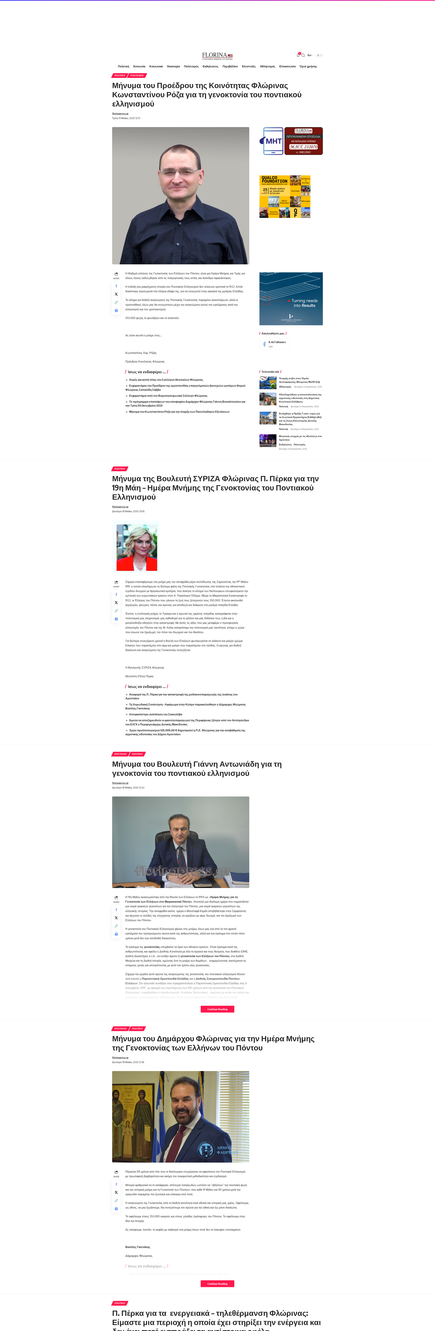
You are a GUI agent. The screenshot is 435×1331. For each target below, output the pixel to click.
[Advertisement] (102, 24)
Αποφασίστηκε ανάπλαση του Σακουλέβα (155, 714)
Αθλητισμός (285, 386)
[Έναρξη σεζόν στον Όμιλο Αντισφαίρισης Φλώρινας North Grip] (267, 382)
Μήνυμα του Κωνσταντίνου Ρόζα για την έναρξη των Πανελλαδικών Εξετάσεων (179, 411)
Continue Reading (217, 1009)
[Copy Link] (116, 302)
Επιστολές (121, 754)
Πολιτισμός (137, 75)
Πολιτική (120, 75)
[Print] (116, 310)
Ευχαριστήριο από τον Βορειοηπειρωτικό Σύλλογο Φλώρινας (168, 395)
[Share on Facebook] (116, 286)
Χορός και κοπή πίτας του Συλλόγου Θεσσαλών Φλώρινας (166, 379)
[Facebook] (275, 344)
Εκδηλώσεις (285, 444)
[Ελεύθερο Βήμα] (217, 55)
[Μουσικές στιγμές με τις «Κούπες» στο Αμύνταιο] (267, 440)
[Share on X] (116, 294)
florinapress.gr (120, 113)
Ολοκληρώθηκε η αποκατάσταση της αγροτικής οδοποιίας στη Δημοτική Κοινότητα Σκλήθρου (300, 398)
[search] (303, 55)
